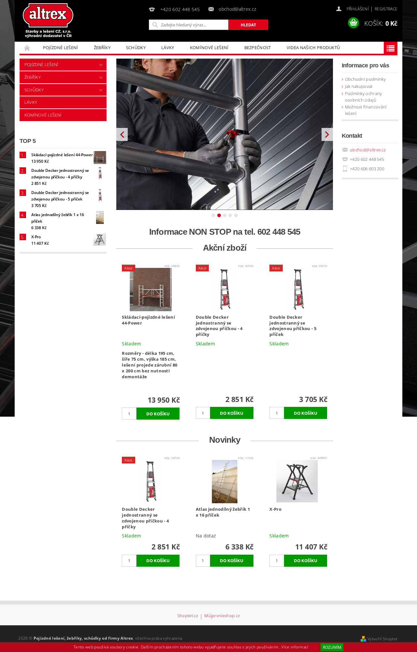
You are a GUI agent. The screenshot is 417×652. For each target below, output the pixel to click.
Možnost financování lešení (366, 110)
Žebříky (102, 47)
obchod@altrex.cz (368, 150)
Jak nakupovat (359, 86)
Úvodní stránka (27, 47)
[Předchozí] (122, 134)
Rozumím (332, 647)
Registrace (386, 9)
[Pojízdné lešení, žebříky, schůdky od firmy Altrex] (48, 20)
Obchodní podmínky (365, 79)
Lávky (167, 47)
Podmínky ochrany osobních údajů (363, 96)
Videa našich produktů (313, 47)
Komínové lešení (209, 47)
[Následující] (327, 134)
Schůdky (136, 47)
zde (312, 647)
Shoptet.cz (187, 616)
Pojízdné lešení (60, 47)
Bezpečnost (257, 47)
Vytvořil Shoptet (382, 639)
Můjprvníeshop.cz (222, 616)
